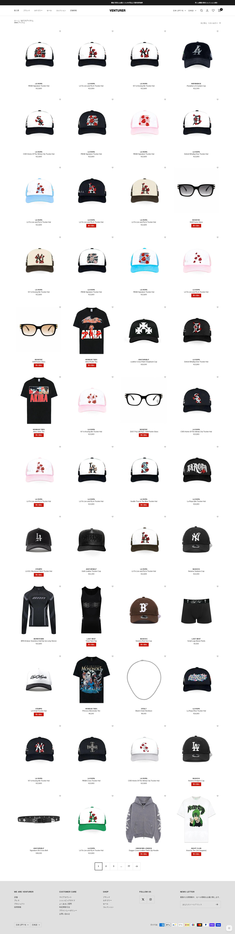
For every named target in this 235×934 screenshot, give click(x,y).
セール (49, 10)
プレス (16, 900)
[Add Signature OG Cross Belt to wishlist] (60, 796)
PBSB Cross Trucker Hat (91, 781)
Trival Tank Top (91, 641)
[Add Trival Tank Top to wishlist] (113, 586)
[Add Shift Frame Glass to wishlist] (217, 167)
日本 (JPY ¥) (178, 11)
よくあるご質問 (65, 904)
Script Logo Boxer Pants (196, 641)
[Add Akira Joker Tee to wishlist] (60, 377)
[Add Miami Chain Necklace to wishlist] (165, 656)
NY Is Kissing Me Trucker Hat (143, 86)
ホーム (16, 21)
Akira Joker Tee (38, 432)
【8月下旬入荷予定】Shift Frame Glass (143, 432)
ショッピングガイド (67, 900)
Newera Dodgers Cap (196, 781)
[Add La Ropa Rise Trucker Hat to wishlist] (217, 656)
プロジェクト (19, 904)
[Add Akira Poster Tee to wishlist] (113, 307)
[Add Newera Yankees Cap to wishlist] (217, 517)
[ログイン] (207, 10)
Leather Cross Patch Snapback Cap (144, 362)
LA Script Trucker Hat (39, 711)
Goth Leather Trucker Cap (91, 571)
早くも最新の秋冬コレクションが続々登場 (182, 2)
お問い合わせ (64, 914)
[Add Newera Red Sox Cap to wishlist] (165, 586)
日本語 (191, 11)
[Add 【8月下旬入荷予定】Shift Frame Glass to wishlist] (165, 377)
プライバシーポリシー (68, 910)
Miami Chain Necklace (143, 711)
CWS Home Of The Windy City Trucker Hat (38, 154)
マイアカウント (65, 897)
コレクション (61, 10)
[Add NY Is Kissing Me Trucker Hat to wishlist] (165, 31)
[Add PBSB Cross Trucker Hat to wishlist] (113, 726)
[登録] (217, 904)
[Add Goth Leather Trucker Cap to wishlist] (113, 517)
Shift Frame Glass (196, 222)
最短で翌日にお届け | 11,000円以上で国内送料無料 (101, 2)
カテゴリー (38, 10)
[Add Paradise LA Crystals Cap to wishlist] (217, 31)
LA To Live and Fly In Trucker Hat (91, 86)
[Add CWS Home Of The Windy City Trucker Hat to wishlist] (60, 99)
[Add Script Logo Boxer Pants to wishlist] (217, 586)
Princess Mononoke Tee (91, 711)
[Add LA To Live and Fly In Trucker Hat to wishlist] (113, 31)
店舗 (16, 897)
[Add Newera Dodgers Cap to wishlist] (217, 726)
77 (129, 866)
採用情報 (17, 907)
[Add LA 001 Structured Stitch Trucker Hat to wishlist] (60, 517)
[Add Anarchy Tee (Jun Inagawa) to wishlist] (217, 796)
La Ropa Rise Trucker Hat (196, 711)
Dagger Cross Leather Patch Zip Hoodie (144, 850)
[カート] (219, 10)
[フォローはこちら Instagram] (150, 899)
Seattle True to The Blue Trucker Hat (143, 501)
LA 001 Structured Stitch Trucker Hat (38, 571)
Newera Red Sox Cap (144, 641)
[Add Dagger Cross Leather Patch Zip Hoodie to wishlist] (165, 796)
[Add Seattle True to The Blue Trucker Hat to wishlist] (165, 447)
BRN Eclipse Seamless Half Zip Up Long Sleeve (39, 641)
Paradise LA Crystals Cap (196, 86)
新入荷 (16, 10)
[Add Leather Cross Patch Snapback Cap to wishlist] (165, 307)
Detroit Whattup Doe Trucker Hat (196, 154)
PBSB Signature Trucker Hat (38, 86)
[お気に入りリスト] (213, 10)
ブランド (26, 10)
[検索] (201, 10)
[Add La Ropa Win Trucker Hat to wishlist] (217, 447)
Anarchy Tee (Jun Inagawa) (196, 850)
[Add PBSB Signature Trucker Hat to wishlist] (60, 31)
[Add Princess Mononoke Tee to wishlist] (113, 656)
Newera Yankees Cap (196, 571)
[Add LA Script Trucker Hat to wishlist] (60, 656)
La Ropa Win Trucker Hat (196, 501)
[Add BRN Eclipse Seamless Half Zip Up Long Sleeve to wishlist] (60, 586)
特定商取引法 (64, 907)
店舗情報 (73, 10)
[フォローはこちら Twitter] (143, 899)
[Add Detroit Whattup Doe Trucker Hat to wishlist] (217, 99)
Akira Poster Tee (91, 362)
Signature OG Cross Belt (39, 850)
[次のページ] (136, 866)
